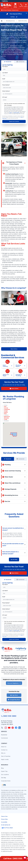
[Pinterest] (12, 728)
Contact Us (4, 750)
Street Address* (6, 91)
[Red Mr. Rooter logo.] (7, 649)
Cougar (6, 410)
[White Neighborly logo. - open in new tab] (5, 1)
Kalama (6, 412)
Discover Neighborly (13, 683)
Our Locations (5, 774)
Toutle (5, 419)
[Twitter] (2, 728)
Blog (2, 768)
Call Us (21, 6)
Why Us (3, 753)
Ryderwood (7, 416)
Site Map (3, 777)
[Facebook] (16, 728)
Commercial (21, 61)
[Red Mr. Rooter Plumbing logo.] (14, 710)
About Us (3, 746)
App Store (15, 695)
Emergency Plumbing (19, 375)
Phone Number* (6, 85)
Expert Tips (4, 771)
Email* (3, 78)
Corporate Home (5, 781)
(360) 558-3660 (9, 716)
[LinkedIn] (19, 728)
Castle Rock (7, 409)
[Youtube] (9, 728)
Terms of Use (4, 816)
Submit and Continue (14, 121)
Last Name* (5, 72)
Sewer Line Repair (6, 375)
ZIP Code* (4, 97)
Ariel (5, 406)
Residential (8, 61)
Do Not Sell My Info (5, 824)
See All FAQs (14, 559)
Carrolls (6, 408)
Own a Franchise (5, 756)
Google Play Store (15, 699)
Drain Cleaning (5, 365)
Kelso (5, 413)
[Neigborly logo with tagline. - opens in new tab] (21, 648)
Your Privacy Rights (8, 827)
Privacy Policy (16, 112)
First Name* (5, 66)
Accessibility (4, 822)
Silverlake (6, 418)
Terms (10, 112)
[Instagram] (6, 728)
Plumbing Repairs (18, 365)
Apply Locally (5, 759)
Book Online (15, 6)
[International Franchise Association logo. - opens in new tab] (3, 785)
